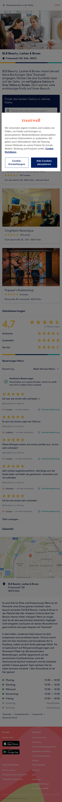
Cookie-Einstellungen (17, 162)
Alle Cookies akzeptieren (44, 162)
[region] (31, 142)
